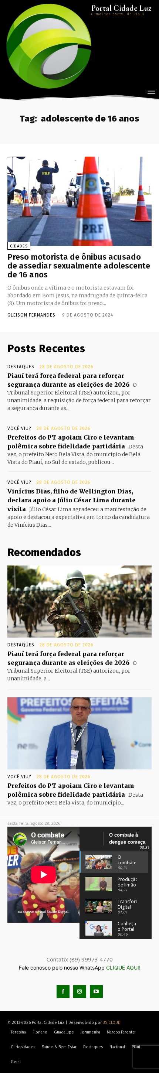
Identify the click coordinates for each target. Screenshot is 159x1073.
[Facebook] (63, 991)
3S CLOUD (112, 1022)
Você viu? (19, 428)
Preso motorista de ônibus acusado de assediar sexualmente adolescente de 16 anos (78, 266)
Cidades (19, 246)
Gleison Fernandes (31, 315)
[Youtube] (96, 991)
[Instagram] (79, 991)
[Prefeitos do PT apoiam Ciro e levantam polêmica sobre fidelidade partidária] (79, 733)
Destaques (20, 367)
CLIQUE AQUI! (123, 967)
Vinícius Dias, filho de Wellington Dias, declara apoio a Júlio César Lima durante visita (71, 500)
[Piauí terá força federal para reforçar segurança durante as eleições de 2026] (79, 601)
